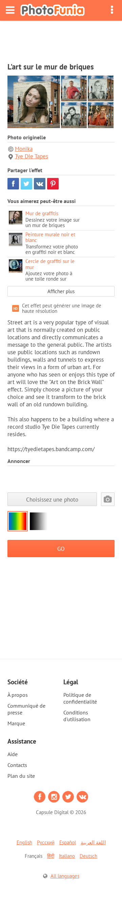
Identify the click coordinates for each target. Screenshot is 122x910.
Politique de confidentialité (80, 698)
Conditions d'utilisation (76, 716)
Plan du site (21, 775)
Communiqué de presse (26, 709)
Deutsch (88, 856)
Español (67, 842)
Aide (12, 754)
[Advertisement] (61, 39)
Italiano (67, 856)
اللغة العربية (93, 842)
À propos (17, 694)
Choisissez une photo (52, 499)
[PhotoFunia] (52, 10)
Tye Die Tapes (31, 156)
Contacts (17, 765)
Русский (46, 842)
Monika (24, 149)
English (24, 842)
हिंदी (50, 856)
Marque (16, 723)
